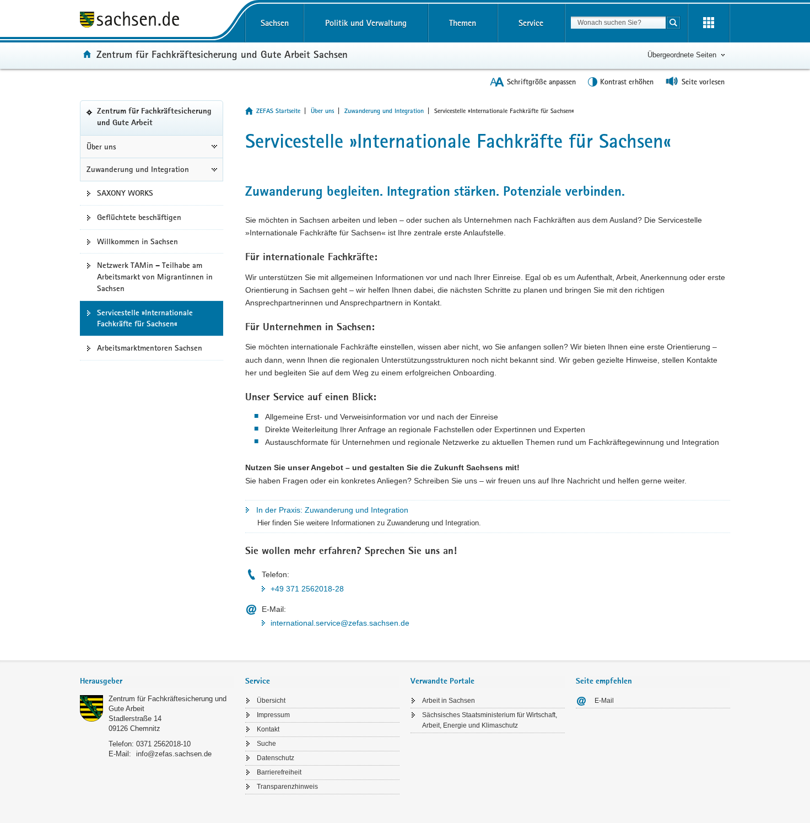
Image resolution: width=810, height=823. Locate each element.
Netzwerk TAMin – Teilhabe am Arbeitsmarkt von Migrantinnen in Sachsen (155, 276)
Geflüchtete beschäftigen (139, 217)
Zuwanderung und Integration (138, 169)
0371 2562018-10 (163, 744)
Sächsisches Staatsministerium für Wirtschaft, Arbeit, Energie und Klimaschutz (489, 720)
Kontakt (268, 729)
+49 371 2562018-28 (307, 588)
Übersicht (271, 700)
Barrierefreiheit (279, 772)
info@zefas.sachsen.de (174, 754)
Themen (462, 23)
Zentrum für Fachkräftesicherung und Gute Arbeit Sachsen (222, 54)
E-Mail (604, 700)
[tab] (157, 682)
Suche (266, 743)
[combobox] (618, 22)
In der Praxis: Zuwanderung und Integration (332, 509)
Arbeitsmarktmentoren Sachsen (149, 348)
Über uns (101, 147)
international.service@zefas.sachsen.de (340, 622)
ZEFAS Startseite (278, 111)
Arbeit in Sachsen (448, 700)
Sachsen (275, 23)
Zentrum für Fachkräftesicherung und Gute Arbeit (154, 121)
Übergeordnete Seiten (681, 55)
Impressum (273, 715)
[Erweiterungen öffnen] (708, 23)
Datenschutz (275, 758)
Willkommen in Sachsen (137, 241)
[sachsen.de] (157, 21)
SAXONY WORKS (125, 193)
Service (531, 23)
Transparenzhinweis (287, 786)
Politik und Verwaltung (366, 23)
